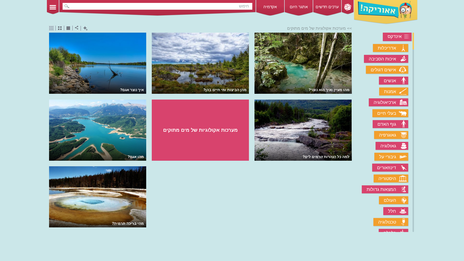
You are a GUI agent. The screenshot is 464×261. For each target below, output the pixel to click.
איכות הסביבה (382, 58)
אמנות (390, 91)
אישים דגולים (383, 69)
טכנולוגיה (387, 222)
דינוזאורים (386, 167)
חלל (392, 211)
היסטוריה (387, 178)
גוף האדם (386, 124)
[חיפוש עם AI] (84, 28)
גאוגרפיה (387, 135)
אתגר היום (299, 7)
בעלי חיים (386, 113)
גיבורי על (387, 156)
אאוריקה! (386, 12)
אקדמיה (270, 7)
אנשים (390, 80)
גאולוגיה (388, 145)
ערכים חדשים (327, 7)
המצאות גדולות (381, 189)
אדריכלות (387, 48)
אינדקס (395, 36)
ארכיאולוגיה (385, 102)
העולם (390, 200)
